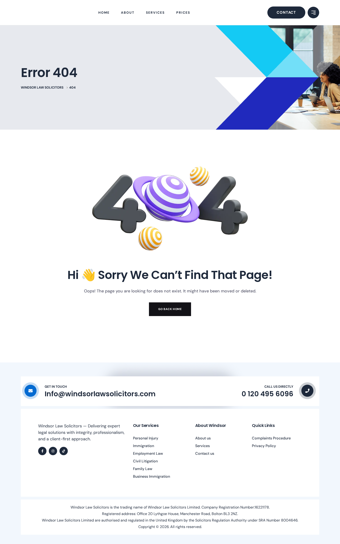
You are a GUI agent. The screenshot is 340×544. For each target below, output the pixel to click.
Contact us (204, 453)
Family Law (142, 468)
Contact (286, 12)
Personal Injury (145, 438)
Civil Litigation (145, 461)
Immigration (143, 445)
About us (203, 438)
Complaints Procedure (271, 438)
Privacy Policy (264, 445)
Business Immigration (151, 476)
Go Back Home (170, 309)
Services (202, 445)
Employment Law (148, 453)
